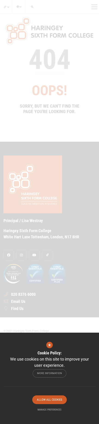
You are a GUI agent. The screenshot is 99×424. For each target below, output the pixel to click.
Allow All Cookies (49, 399)
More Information (49, 373)
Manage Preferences (49, 409)
